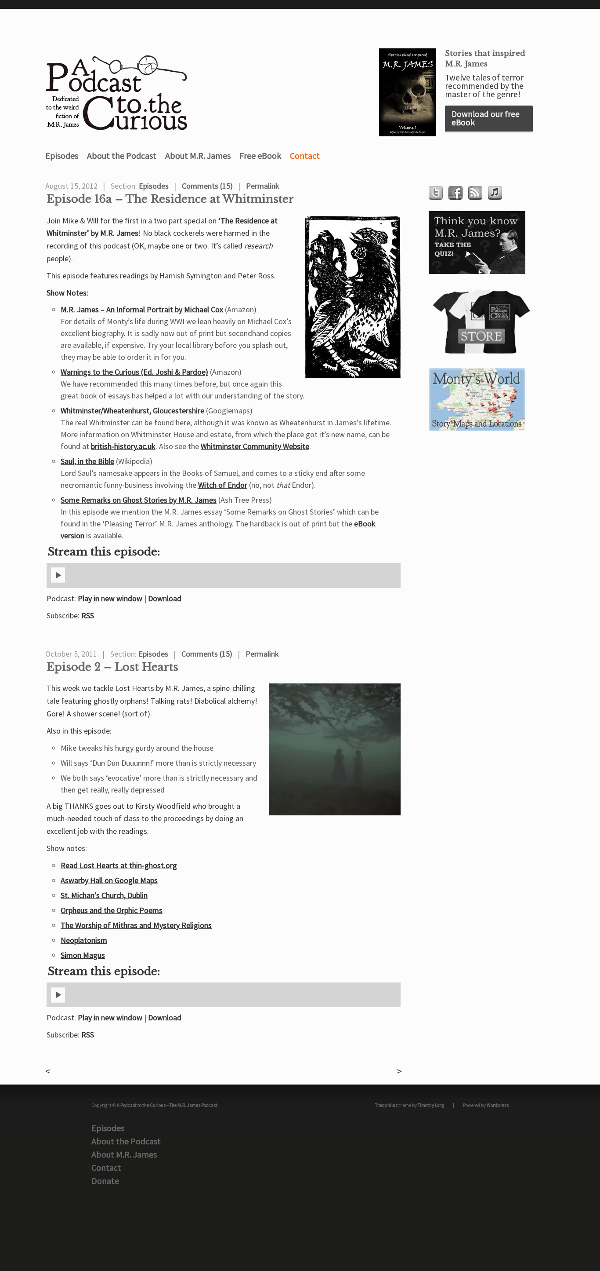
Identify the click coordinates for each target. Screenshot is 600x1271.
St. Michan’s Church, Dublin (104, 895)
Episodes (61, 155)
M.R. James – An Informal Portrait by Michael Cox (142, 309)
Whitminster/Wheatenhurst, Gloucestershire (132, 410)
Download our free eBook (486, 118)
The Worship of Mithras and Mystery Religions (136, 925)
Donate (105, 1180)
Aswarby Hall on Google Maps (109, 880)
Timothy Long (431, 1105)
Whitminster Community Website (255, 446)
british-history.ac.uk (123, 446)
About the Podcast (121, 155)
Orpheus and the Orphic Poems (112, 910)
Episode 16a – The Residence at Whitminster (170, 199)
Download (164, 598)
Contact (305, 155)
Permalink (262, 186)
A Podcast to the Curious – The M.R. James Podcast (167, 1105)
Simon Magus (83, 955)
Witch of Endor (222, 485)
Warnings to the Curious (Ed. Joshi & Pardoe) (134, 372)
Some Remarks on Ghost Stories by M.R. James (139, 500)
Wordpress (498, 1105)
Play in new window (110, 598)
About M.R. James (198, 155)
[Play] (58, 581)
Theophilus (386, 1105)
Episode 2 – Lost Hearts (112, 667)
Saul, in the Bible (87, 461)
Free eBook (260, 155)
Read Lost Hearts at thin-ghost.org (119, 865)
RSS (87, 615)
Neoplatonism (84, 940)
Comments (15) (207, 186)
